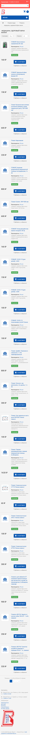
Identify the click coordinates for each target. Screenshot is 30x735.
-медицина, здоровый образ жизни (13, 25)
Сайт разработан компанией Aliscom (14, 732)
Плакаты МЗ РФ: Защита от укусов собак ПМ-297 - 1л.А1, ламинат (20, 616)
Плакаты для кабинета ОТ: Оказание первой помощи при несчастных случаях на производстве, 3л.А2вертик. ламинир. (19, 580)
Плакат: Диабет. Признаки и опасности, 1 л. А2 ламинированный (19, 352)
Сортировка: (5, 36)
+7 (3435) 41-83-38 (14, 2)
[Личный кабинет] (27, 1)
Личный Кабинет (5, 707)
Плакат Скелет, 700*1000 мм (19, 202)
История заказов (5, 708)
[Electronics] (3, 11)
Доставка (3, 704)
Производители (5, 702)
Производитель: (15, 46)
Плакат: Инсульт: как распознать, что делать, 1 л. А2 (19, 385)
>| (18, 681)
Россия (21, 46)
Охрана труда (11, 23)
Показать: (19, 36)
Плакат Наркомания (17, 140)
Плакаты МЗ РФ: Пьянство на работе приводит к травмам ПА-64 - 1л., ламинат (20, 648)
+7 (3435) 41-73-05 (6, 698)
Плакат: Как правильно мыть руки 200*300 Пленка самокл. (20, 417)
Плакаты (22, 23)
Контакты (3, 705)
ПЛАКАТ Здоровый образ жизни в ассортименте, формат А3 (19, 74)
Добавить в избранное (21, 65)
